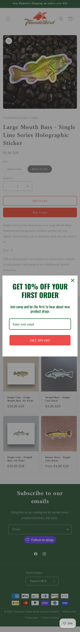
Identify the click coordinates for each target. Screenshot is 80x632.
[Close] (73, 280)
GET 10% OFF (40, 340)
